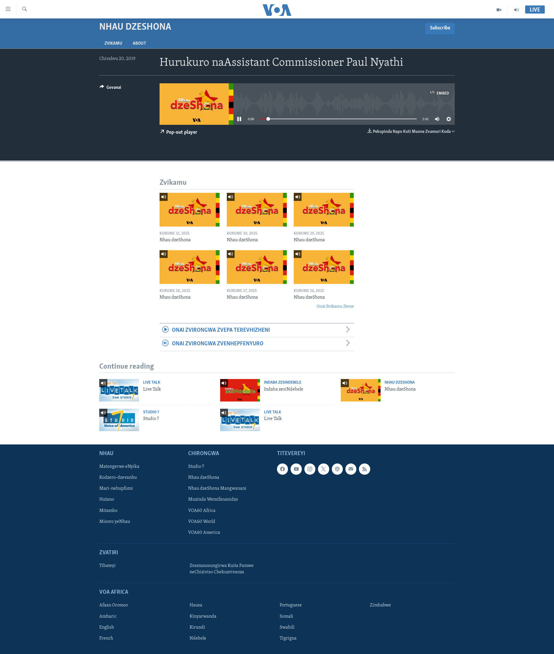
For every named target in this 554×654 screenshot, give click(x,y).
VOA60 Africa (202, 510)
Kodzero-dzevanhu (118, 477)
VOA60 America (204, 532)
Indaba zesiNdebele (282, 382)
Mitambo (108, 510)
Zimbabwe (380, 605)
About (139, 43)
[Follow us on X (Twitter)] (323, 468)
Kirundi (197, 627)
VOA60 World (201, 521)
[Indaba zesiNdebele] (240, 390)
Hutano (106, 499)
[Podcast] (337, 468)
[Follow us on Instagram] (309, 468)
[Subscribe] (350, 468)
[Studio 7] (119, 420)
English (106, 627)
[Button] (110, 88)
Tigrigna (288, 638)
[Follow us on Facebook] (282, 468)
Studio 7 (151, 412)
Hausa (196, 605)
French (106, 638)
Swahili (287, 627)
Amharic (108, 616)
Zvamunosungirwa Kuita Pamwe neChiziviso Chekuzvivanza (222, 568)
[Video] (499, 9)
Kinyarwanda (203, 616)
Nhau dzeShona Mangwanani (217, 488)
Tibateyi (107, 565)
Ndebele (198, 638)
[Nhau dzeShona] (190, 210)
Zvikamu (113, 43)
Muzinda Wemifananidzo (213, 499)
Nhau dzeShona (400, 382)
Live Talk (151, 382)
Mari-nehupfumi (116, 488)
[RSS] (364, 468)
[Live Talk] (119, 390)
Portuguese (291, 605)
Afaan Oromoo (113, 605)
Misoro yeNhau (114, 521)
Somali (286, 616)
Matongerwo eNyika (119, 466)
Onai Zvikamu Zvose (335, 306)
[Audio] (516, 9)
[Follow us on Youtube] (296, 468)
